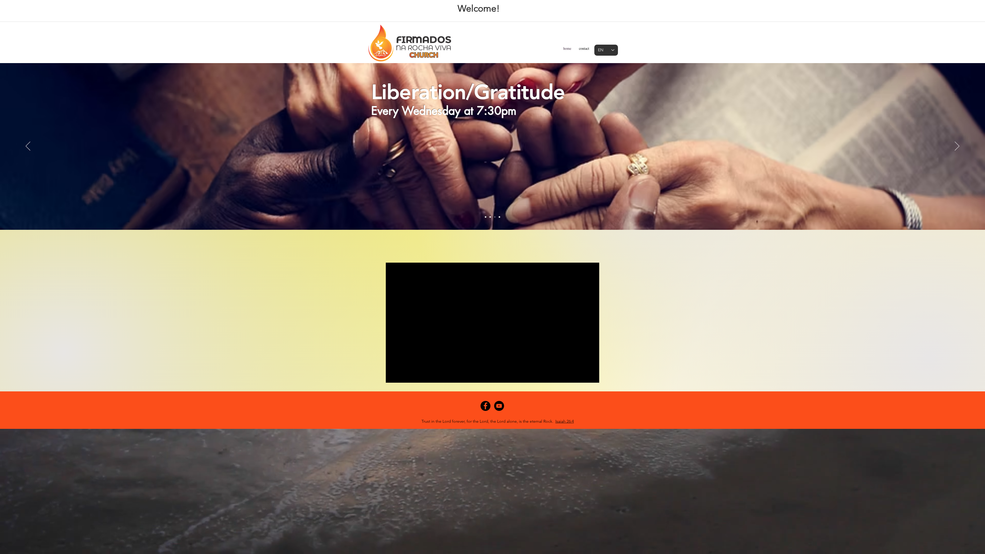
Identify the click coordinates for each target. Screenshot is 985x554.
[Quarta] (495, 217)
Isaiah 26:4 (564, 421)
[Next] (957, 146)
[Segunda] (485, 217)
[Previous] (28, 146)
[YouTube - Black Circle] (499, 406)
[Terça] (490, 217)
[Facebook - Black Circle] (485, 406)
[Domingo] (499, 217)
